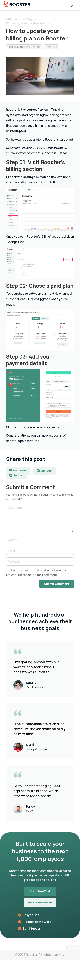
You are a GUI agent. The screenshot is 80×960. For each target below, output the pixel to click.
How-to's (51, 47)
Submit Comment (56, 584)
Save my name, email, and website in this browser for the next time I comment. (36, 572)
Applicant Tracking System (24, 47)
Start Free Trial (40, 891)
